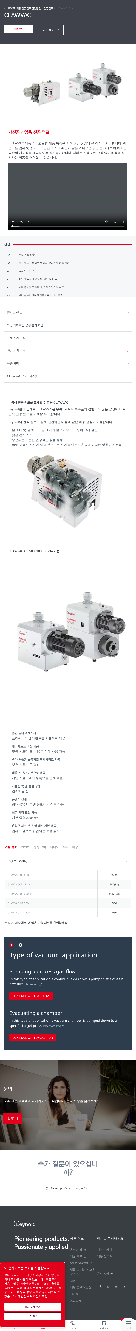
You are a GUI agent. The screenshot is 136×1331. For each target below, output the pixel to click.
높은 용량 (13, 363)
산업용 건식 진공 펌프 (42, 8)
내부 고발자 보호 (80, 1287)
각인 (73, 1280)
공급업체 (75, 1300)
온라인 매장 (46, 30)
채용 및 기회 (105, 1256)
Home (12, 8)
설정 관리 (32, 1316)
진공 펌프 (26, 8)
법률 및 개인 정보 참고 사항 (83, 1272)
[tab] (11, 847)
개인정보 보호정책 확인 (33, 1296)
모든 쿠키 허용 (33, 1306)
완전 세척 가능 (16, 350)
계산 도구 (76, 1256)
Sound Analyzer (79, 1262)
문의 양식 (103, 1273)
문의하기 (18, 29)
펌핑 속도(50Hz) (17, 861)
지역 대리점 (104, 1249)
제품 (18, 8)
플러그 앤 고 (14, 312)
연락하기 (13, 1118)
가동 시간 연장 (16, 337)
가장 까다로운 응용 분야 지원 (25, 325)
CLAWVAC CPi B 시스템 (22, 376)
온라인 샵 (76, 1249)
